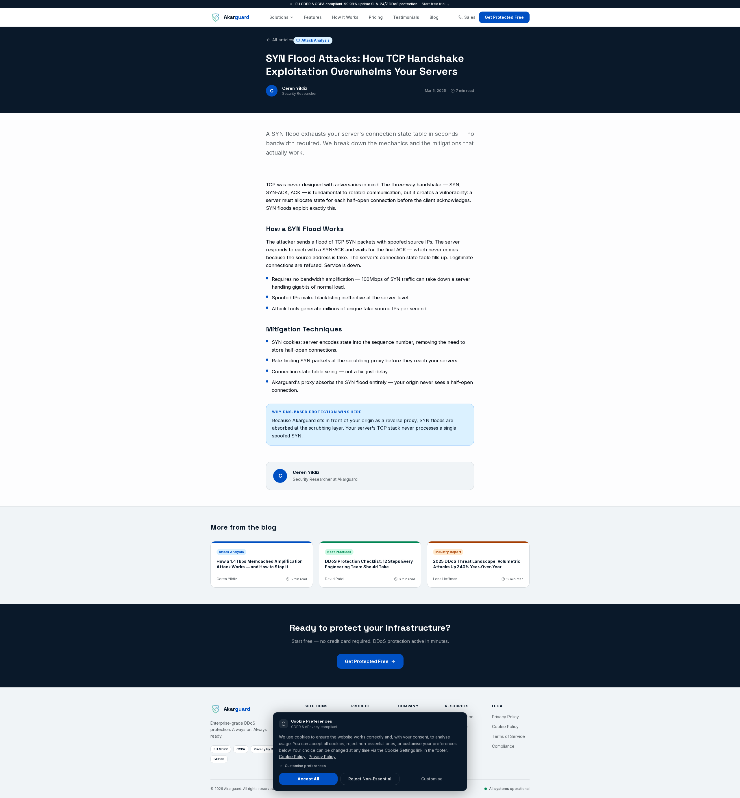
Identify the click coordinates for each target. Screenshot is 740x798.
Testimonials (406, 17)
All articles (282, 39)
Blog (434, 17)
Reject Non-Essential (369, 778)
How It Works (345, 17)
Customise (432, 778)
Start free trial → (436, 4)
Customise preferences (305, 766)
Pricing (376, 17)
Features (313, 17)
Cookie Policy (292, 756)
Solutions (278, 17)
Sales (470, 17)
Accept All (308, 778)
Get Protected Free (504, 17)
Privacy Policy (322, 756)
